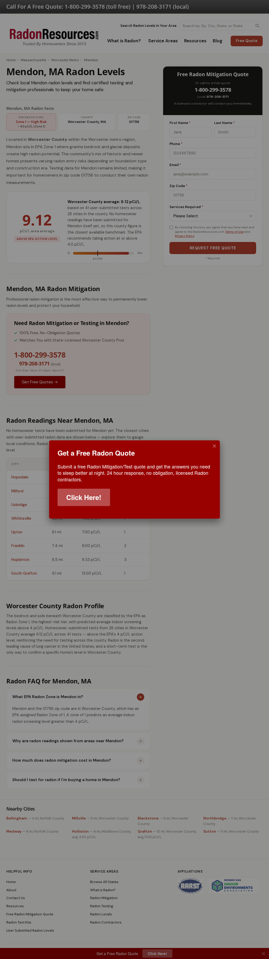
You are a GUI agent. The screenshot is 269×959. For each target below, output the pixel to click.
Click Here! (83, 497)
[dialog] (134, 479)
